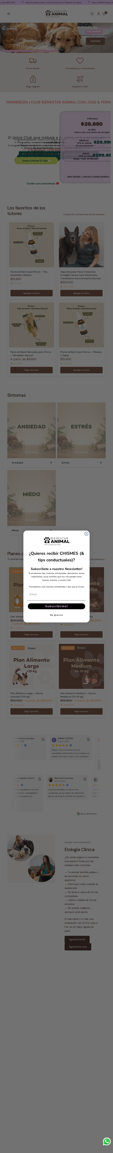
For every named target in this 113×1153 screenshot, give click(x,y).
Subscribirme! (56, 606)
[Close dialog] (86, 534)
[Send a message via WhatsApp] (107, 1141)
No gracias (56, 615)
